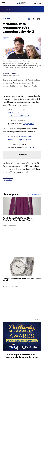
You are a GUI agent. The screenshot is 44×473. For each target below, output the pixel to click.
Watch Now (38, 3)
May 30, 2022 (28, 123)
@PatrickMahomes (15, 112)
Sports (7, 19)
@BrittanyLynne (25, 136)
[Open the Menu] (4, 3)
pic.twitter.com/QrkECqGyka (19, 139)
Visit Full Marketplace (34, 194)
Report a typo (8, 180)
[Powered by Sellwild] (38, 320)
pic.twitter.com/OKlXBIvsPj (19, 115)
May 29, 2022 (30, 147)
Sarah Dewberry (11, 73)
